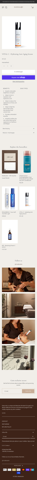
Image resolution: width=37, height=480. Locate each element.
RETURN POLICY (6, 427)
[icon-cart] (32, 7)
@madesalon (18, 264)
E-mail (6, 391)
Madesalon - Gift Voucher (9, 175)
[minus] (4, 66)
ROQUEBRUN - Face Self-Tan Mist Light (9, 212)
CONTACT (5, 421)
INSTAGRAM (5, 424)
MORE (3, 413)
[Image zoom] (18, 32)
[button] (18, 72)
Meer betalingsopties (18, 81)
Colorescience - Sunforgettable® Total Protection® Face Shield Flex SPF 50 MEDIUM (26, 178)
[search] (6, 7)
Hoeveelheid (5, 62)
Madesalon (21, 476)
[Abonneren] (32, 436)
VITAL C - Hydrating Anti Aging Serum (26, 212)
